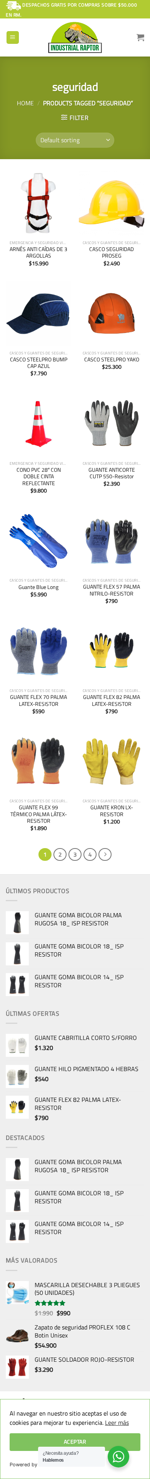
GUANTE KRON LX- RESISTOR (111, 811)
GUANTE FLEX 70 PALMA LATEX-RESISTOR (38, 700)
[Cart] (140, 37)
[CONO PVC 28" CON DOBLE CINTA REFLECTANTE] (38, 424)
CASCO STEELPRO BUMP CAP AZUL (38, 363)
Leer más (117, 1422)
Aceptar (75, 1441)
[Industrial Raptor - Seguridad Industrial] (75, 37)
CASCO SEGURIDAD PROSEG (111, 253)
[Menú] (13, 37)
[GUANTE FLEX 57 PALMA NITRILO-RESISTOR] (111, 541)
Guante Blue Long (38, 587)
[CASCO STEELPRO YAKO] (111, 313)
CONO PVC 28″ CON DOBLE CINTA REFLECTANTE (39, 477)
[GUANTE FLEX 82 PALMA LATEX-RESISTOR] (111, 651)
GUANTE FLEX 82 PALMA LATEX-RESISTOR (111, 700)
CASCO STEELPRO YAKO (111, 359)
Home (25, 103)
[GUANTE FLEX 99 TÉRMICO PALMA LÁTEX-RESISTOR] (38, 761)
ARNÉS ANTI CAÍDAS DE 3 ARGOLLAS (38, 253)
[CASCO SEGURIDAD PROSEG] (111, 203)
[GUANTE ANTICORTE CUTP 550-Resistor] (111, 424)
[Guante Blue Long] (38, 541)
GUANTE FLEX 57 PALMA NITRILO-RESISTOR (111, 590)
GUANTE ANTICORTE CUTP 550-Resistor (111, 473)
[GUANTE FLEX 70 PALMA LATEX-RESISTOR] (38, 651)
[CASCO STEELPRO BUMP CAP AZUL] (38, 313)
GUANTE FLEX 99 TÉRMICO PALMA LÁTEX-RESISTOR (38, 814)
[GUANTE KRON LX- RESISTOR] (111, 761)
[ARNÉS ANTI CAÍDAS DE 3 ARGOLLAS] (38, 203)
